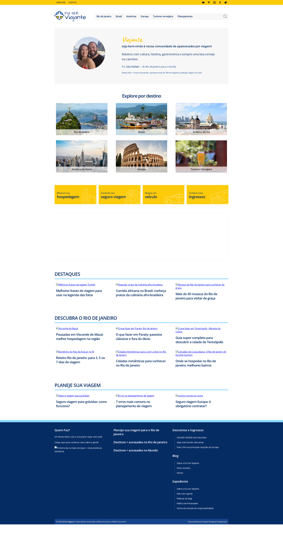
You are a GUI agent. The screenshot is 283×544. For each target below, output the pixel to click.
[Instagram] (214, 2)
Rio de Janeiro (104, 16)
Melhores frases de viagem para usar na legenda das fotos (79, 292)
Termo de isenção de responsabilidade (195, 508)
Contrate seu (113, 195)
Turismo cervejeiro (163, 16)
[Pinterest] (209, 2)
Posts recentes (183, 468)
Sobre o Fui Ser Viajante (188, 463)
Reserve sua (68, 195)
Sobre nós (60, 2)
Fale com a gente (185, 493)
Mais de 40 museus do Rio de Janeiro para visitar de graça (196, 296)
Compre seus (197, 195)
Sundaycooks (222, 521)
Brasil (119, 16)
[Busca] (225, 17)
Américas (131, 16)
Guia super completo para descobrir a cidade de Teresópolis (199, 339)
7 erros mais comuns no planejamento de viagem (134, 403)
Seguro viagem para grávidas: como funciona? (81, 403)
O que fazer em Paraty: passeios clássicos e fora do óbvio (139, 336)
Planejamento (185, 16)
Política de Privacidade (187, 503)
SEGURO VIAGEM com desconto (191, 437)
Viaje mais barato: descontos (190, 442)
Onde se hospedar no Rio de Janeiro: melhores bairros (196, 363)
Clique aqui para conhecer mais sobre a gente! (77, 442)
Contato (72, 2)
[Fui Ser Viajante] (70, 16)
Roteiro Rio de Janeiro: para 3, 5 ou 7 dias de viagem (80, 359)
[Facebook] (220, 2)
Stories (180, 472)
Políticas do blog (184, 498)
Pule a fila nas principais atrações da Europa (198, 447)
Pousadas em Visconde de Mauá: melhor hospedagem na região (79, 336)
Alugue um (151, 195)
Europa (145, 16)
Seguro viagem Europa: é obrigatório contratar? (193, 403)
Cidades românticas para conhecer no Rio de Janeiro (141, 363)
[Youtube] (203, 2)
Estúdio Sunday (208, 521)
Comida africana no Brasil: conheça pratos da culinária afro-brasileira (141, 292)
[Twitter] (225, 2)
